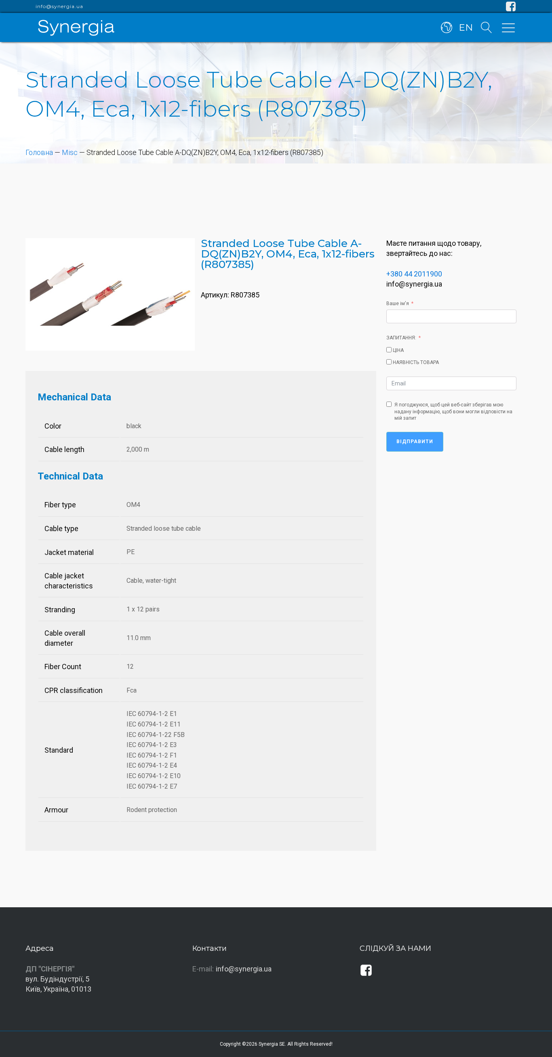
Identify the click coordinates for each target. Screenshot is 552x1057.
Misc (70, 152)
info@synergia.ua (59, 6)
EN (466, 27)
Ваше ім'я (397, 303)
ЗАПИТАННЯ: (401, 338)
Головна (39, 152)
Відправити (414, 441)
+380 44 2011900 (414, 274)
